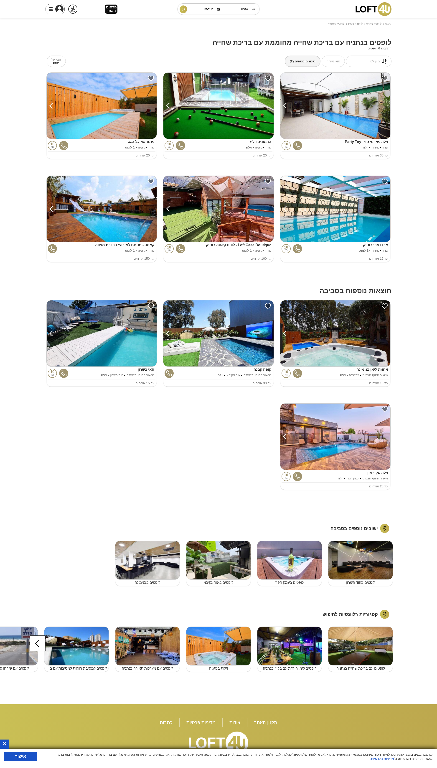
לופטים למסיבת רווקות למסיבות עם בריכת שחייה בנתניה (75, 668)
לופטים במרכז (373, 24)
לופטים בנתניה (336, 24)
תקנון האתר (265, 722)
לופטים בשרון (355, 24)
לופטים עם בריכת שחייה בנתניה (360, 668)
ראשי (388, 24)
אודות (234, 722)
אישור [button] (20, 756)
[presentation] (38, 643)
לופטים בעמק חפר (289, 582)
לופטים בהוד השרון (360, 582)
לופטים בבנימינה (147, 582)
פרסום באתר (111, 9)
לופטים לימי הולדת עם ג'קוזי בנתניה (289, 668)
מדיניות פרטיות (201, 722)
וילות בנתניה (218, 668)
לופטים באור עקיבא (218, 582)
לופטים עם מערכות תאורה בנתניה (147, 668)
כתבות (166, 722)
